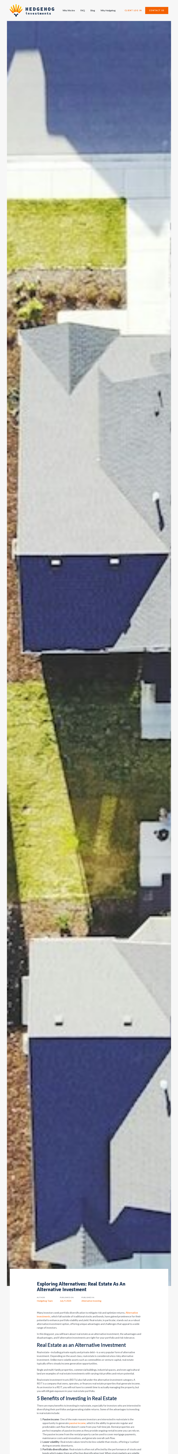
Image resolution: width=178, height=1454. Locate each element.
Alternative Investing (91, 1300)
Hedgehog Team (45, 1300)
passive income (77, 1423)
